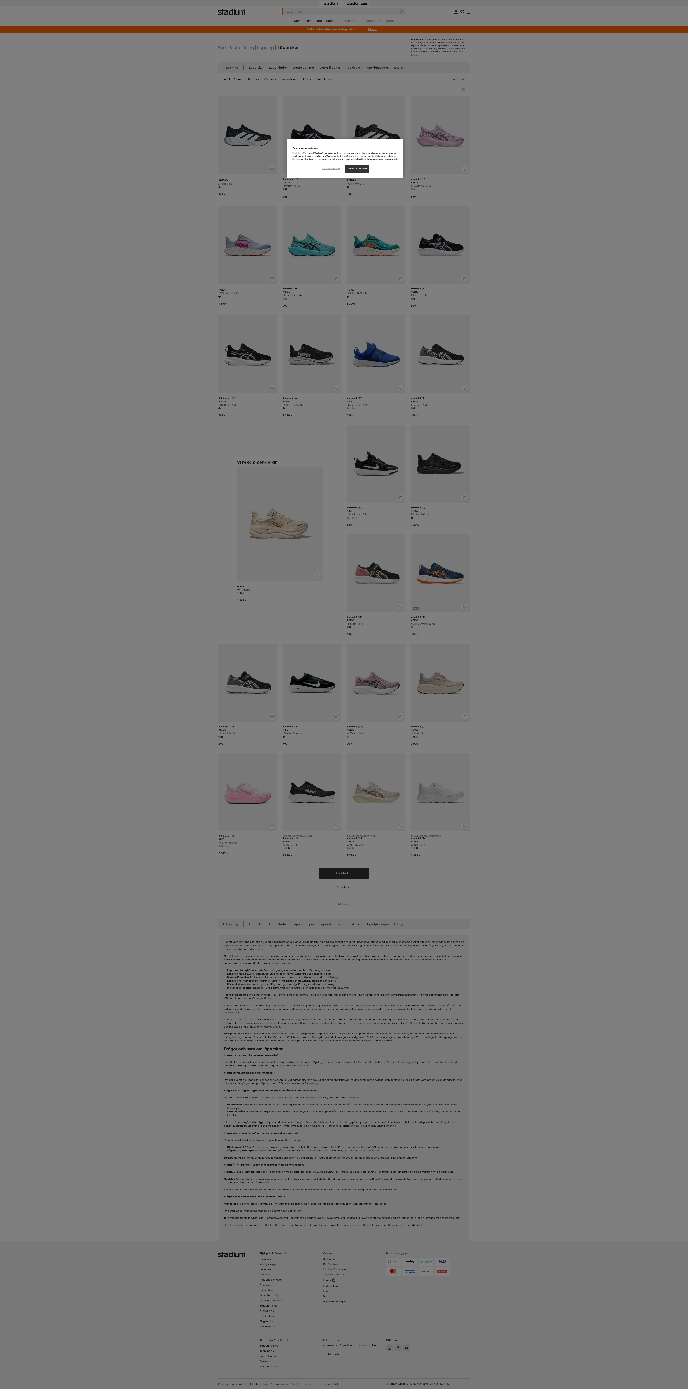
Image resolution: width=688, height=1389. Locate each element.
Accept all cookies (357, 168)
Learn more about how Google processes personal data (371, 159)
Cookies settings (331, 168)
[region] (345, 158)
